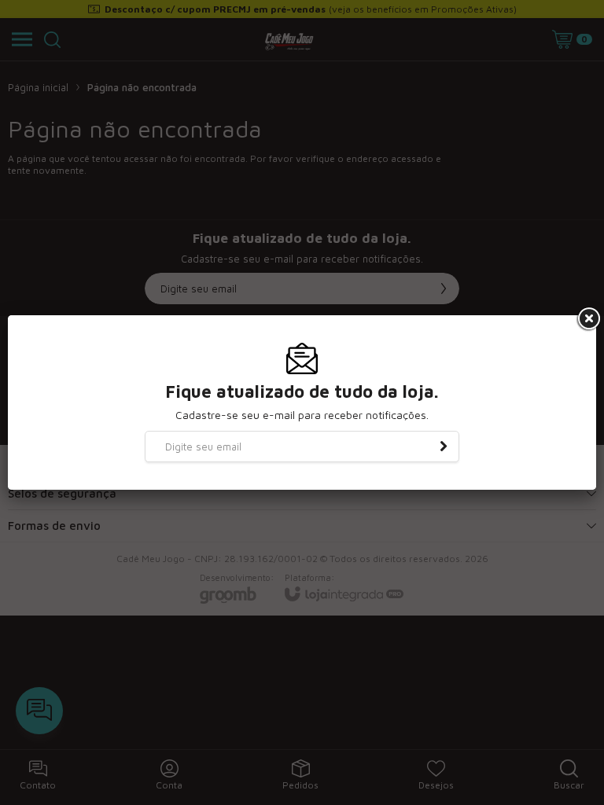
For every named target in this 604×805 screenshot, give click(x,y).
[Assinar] (443, 446)
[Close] (587, 319)
